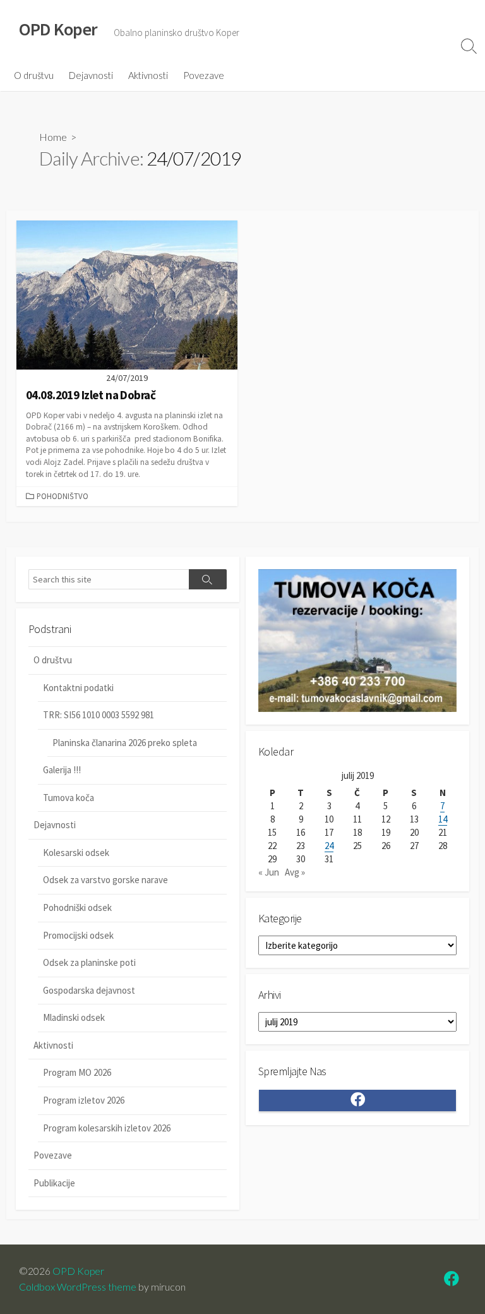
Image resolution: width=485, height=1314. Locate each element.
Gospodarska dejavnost (89, 990)
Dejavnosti (91, 75)
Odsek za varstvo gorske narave (105, 880)
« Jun (268, 872)
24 (329, 846)
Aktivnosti (148, 75)
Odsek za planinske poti (89, 962)
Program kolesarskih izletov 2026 (107, 1128)
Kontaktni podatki (78, 688)
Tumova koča (68, 798)
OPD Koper (78, 1271)
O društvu (34, 75)
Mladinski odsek (74, 1017)
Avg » (295, 872)
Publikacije (54, 1183)
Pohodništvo (62, 496)
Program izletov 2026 (83, 1100)
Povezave (203, 75)
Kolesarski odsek (76, 853)
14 (442, 819)
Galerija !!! (62, 770)
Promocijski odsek (78, 935)
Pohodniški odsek (77, 907)
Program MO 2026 (77, 1072)
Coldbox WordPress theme (77, 1287)
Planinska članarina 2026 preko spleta (124, 743)
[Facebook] (451, 1280)
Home (53, 137)
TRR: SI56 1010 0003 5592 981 (98, 715)
